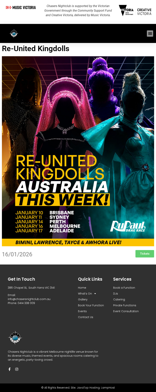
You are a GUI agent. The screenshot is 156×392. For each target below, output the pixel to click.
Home (82, 288)
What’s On (85, 293)
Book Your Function (91, 305)
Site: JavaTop (80, 388)
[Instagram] (16, 369)
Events (82, 311)
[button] (150, 33)
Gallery (83, 299)
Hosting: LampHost (102, 388)
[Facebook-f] (9, 369)
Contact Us (85, 317)
